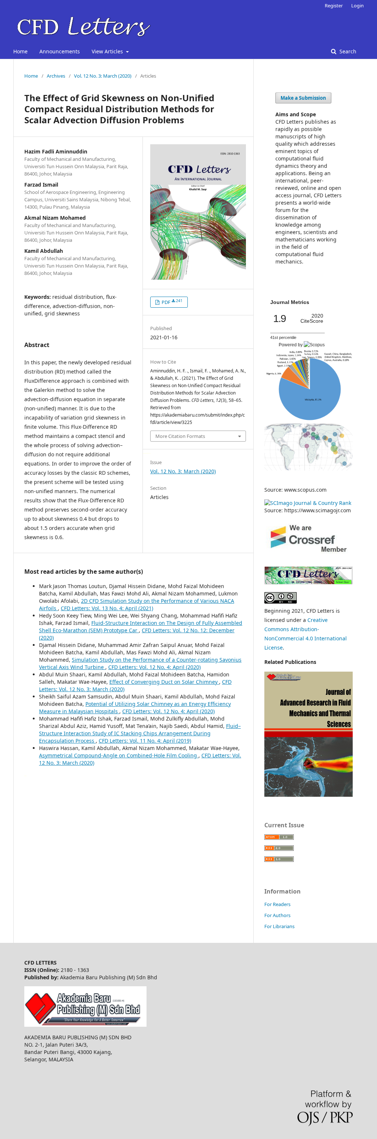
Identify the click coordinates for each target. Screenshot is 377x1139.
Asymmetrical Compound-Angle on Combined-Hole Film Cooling (118, 755)
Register (334, 5)
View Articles (108, 51)
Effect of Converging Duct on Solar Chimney (164, 681)
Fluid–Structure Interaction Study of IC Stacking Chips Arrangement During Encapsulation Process (140, 733)
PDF (172, 301)
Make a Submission (303, 98)
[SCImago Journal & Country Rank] (307, 502)
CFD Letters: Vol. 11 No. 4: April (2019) (145, 740)
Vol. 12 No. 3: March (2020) (102, 75)
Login (357, 5)
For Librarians (279, 926)
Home (20, 51)
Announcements (59, 51)
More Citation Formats (180, 436)
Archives (56, 75)
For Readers (277, 904)
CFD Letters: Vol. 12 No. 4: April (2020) (154, 667)
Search (347, 51)
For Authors (277, 915)
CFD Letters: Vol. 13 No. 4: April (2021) (107, 608)
